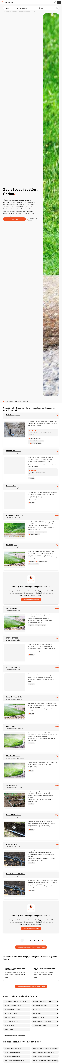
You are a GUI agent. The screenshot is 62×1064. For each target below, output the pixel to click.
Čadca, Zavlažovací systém (41, 1056)
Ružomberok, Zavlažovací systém (43, 1052)
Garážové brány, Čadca (40, 1005)
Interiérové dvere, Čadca (12, 1009)
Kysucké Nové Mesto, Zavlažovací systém (46, 1060)
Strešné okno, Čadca (39, 1025)
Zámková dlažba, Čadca (12, 1021)
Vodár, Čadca (9, 1029)
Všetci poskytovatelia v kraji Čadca (14, 1035)
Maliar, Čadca (37, 1009)
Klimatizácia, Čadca (11, 1013)
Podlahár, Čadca (10, 1017)
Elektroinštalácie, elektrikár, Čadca (43, 1001)
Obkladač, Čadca (38, 1017)
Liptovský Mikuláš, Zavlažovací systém (45, 1048)
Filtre (7, 8)
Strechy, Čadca (9, 1025)
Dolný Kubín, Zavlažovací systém (15, 1060)
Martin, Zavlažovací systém (13, 1052)
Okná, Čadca (37, 1013)
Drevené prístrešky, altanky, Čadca (15, 1001)
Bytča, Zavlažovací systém (13, 1056)
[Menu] (59, 2)
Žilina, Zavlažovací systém (13, 1048)
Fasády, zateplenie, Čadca (13, 1005)
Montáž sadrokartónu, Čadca (42, 1021)
